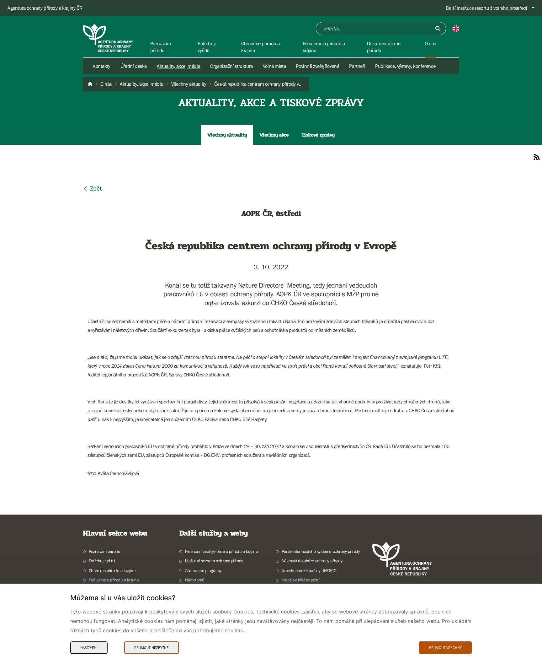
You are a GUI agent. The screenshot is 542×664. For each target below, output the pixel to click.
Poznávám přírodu (104, 551)
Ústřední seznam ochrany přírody (214, 560)
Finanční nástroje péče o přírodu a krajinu (221, 551)
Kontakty (101, 66)
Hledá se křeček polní (300, 579)
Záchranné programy (203, 570)
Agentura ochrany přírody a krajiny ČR (45, 8)
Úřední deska (133, 66)
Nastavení (89, 647)
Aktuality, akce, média (178, 66)
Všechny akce (274, 135)
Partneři (357, 66)
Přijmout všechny (445, 647)
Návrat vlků (195, 579)
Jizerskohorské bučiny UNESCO (309, 570)
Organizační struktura (231, 66)
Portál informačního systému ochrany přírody (321, 551)
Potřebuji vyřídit (102, 560)
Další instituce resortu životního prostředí (486, 8)
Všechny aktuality (227, 135)
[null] (92, 188)
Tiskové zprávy (318, 135)
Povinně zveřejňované (317, 66)
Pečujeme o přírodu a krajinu (114, 579)
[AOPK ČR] (90, 84)
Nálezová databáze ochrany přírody (312, 560)
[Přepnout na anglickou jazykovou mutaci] (455, 28)
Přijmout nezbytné (151, 647)
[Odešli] (438, 28)
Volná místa (274, 66)
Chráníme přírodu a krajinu (112, 570)
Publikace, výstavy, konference (405, 66)
